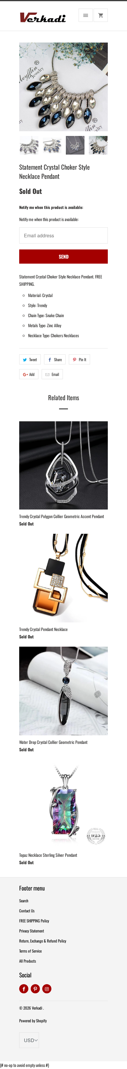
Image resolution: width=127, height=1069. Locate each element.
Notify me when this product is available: (51, 207)
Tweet (33, 359)
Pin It (82, 359)
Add (32, 374)
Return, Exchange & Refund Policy (42, 941)
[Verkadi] (42, 18)
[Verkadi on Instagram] (46, 988)
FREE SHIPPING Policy (34, 921)
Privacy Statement (31, 931)
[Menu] (86, 15)
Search (23, 900)
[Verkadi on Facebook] (23, 988)
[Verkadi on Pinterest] (35, 988)
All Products (27, 961)
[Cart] (101, 15)
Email (55, 374)
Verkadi (37, 1008)
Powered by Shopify (33, 1020)
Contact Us (27, 911)
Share (58, 359)
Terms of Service (30, 951)
